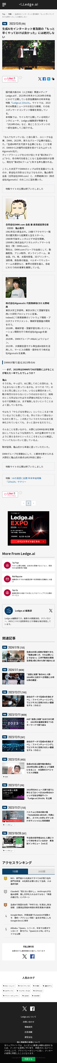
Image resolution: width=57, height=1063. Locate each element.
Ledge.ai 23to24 (20, 102)
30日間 (41, 871)
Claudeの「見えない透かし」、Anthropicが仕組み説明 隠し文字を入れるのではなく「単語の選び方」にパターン (31, 894)
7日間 (15, 871)
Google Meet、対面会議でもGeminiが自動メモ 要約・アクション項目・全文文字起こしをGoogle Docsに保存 (31, 917)
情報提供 (28, 1026)
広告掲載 (28, 1032)
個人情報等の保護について (28, 1042)
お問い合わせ (28, 1021)
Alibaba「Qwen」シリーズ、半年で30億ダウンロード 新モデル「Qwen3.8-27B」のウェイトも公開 (30, 931)
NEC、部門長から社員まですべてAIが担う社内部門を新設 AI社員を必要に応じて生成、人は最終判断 (31, 881)
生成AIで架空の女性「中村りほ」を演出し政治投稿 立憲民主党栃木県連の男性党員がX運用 (31, 906)
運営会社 (28, 1037)
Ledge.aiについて (28, 1016)
